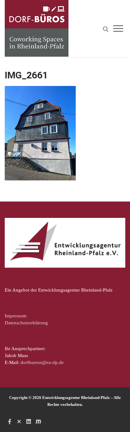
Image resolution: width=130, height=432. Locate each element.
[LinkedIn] (29, 421)
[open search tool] (106, 29)
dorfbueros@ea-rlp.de (42, 362)
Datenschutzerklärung (26, 322)
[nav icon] (119, 28)
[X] (19, 421)
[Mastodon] (38, 421)
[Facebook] (9, 421)
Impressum (16, 315)
